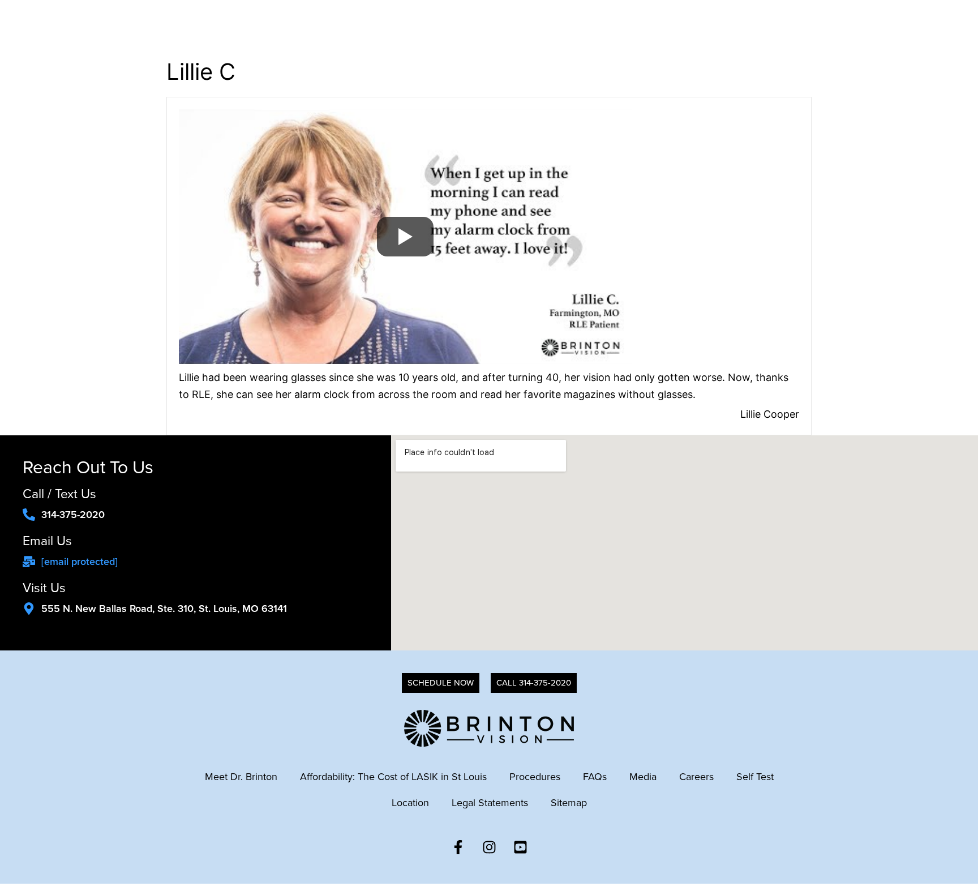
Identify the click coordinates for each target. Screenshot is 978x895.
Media (643, 776)
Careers (696, 776)
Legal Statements (490, 802)
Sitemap (569, 802)
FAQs (595, 776)
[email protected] (79, 561)
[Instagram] (489, 847)
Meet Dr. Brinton (241, 776)
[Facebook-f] (458, 847)
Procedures (534, 776)
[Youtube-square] (520, 847)
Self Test (755, 776)
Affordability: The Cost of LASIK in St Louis (393, 776)
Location (410, 802)
